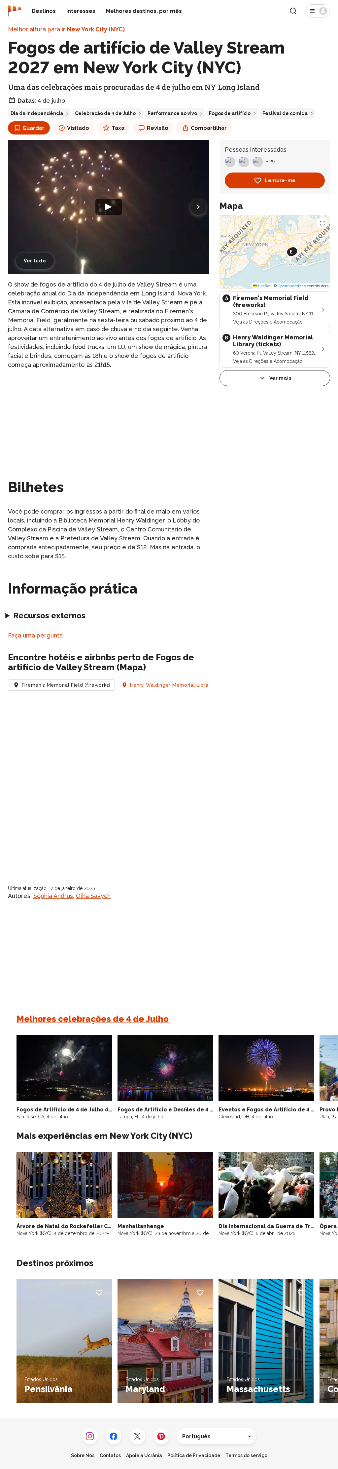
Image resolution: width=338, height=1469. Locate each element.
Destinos (44, 11)
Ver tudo (35, 260)
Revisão (157, 128)
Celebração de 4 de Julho (105, 113)
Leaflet (264, 286)
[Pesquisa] (293, 11)
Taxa (118, 128)
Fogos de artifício (230, 113)
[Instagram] (90, 1436)
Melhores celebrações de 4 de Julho (93, 1019)
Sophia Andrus (53, 895)
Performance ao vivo (172, 113)
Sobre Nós (82, 1455)
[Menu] (317, 11)
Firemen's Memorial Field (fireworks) (66, 685)
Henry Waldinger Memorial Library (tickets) (182, 685)
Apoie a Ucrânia (144, 1455)
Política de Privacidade (193, 1455)
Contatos (110, 1455)
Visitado (78, 128)
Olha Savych (93, 895)
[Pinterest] (161, 1436)
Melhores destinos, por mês (144, 11)
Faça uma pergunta (35, 635)
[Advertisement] (108, 421)
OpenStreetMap (292, 286)
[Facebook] (113, 1436)
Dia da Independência (37, 113)
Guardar (33, 128)
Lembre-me (280, 180)
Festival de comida (285, 113)
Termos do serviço (246, 1455)
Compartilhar (209, 128)
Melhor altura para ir (66, 29)
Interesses (80, 11)
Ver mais (280, 378)
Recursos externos (49, 615)
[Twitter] (137, 1436)
